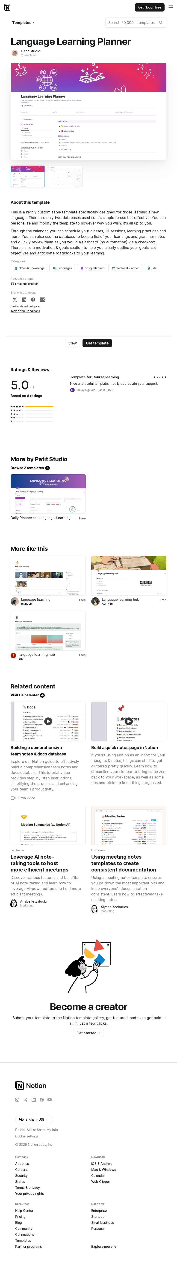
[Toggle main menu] (171, 7)
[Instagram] (17, 1100)
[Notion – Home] (7, 7)
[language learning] (48, 575)
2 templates (28, 55)
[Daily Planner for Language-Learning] (48, 494)
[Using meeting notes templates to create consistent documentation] (128, 825)
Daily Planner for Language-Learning (41, 518)
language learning (35, 599)
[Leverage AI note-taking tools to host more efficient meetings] (48, 825)
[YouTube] (49, 1100)
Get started (89, 1033)
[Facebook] (33, 299)
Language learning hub (120, 599)
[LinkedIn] (24, 299)
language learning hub (36, 654)
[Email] (42, 299)
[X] (15, 299)
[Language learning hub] (128, 575)
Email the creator (26, 284)
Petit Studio (30, 51)
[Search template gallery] (161, 22)
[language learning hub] (48, 630)
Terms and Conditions (25, 311)
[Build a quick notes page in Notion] (128, 721)
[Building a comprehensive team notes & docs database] (48, 721)
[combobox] (135, 22)
